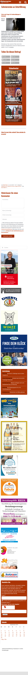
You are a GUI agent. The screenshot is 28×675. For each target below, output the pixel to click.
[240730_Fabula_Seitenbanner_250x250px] (9, 479)
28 (20, 636)
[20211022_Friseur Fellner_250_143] (9, 546)
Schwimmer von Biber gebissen (17, 392)
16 (1, 634)
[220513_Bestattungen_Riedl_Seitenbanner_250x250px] (14, 499)
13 (16, 632)
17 (5, 634)
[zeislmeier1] (9, 572)
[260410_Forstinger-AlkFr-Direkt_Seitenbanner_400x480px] (14, 421)
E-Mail (3, 595)
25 (9, 636)
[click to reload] (8, 607)
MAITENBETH (4, 187)
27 (16, 636)
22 (24, 634)
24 (5, 636)
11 (9, 632)
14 (20, 632)
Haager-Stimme (18, 186)
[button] (6, 57)
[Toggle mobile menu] (20, 2)
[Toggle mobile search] (25, 2)
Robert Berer (5, 184)
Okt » (5, 639)
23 (1, 636)
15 (24, 632)
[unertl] (9, 297)
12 (12, 632)
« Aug (2, 639)
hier (16, 593)
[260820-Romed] (13, 88)
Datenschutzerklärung (14, 600)
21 (20, 634)
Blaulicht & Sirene (11, 186)
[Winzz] (9, 310)
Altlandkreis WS (4, 186)
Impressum (16, 648)
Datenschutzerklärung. (6, 229)
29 (24, 636)
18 (9, 634)
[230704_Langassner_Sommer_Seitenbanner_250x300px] (9, 398)
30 (1, 637)
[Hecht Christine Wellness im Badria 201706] (9, 559)
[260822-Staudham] (13, 71)
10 (5, 632)
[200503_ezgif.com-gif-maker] (9, 456)
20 (16, 634)
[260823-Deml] (13, 106)
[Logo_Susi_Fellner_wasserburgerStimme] (9, 528)
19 (12, 634)
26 (12, 636)
